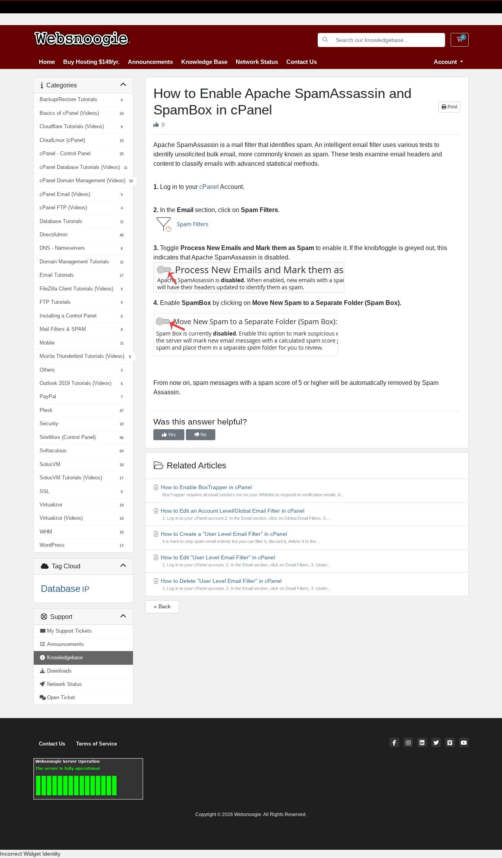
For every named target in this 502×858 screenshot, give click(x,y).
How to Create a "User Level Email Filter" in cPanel (239, 537)
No (203, 434)
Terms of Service (96, 744)
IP (85, 589)
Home (47, 61)
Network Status (257, 61)
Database (60, 588)
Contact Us (301, 61)
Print (451, 107)
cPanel (209, 186)
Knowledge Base (204, 61)
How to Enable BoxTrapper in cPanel (251, 490)
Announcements (150, 61)
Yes (171, 434)
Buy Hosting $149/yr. (91, 61)
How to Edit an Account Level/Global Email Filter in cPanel (244, 514)
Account (446, 61)
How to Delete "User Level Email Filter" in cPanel (245, 584)
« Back (162, 606)
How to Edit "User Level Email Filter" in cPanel (245, 560)
